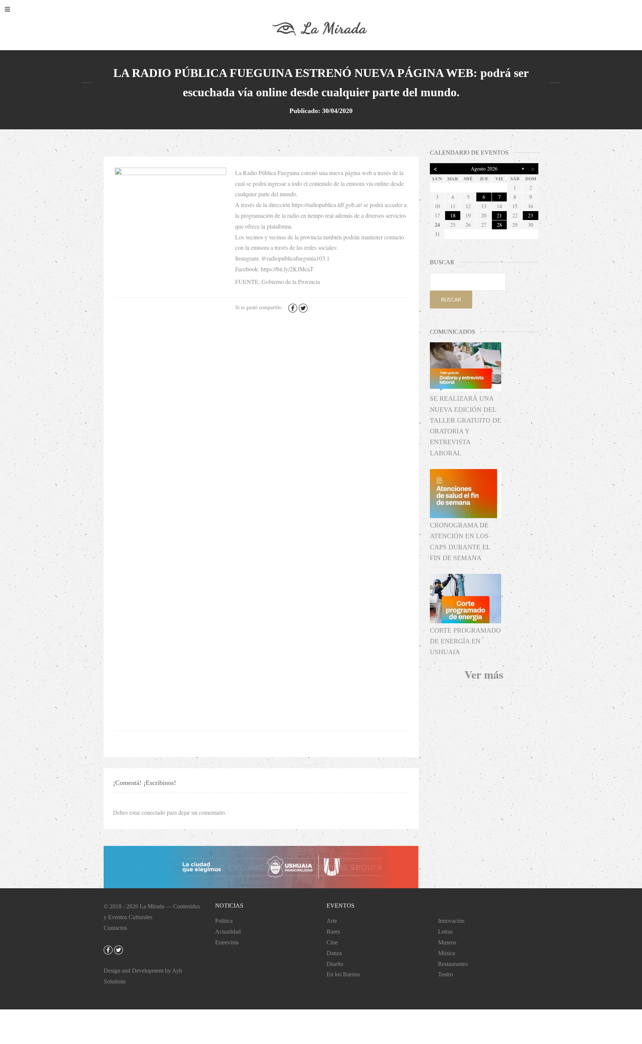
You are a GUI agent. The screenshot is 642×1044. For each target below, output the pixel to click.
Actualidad (228, 931)
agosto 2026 (484, 168)
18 (452, 215)
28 (499, 224)
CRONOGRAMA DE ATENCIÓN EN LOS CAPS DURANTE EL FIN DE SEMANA (460, 541)
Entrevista (227, 942)
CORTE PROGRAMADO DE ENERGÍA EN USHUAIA (465, 641)
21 (499, 215)
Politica (224, 921)
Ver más (483, 674)
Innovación (451, 921)
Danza (334, 953)
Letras (445, 931)
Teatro (445, 974)
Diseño (335, 964)
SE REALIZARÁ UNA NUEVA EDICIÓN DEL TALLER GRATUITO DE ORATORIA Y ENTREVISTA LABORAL (465, 425)
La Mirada (152, 906)
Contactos (115, 928)
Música (446, 953)
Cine (332, 942)
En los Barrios (343, 974)
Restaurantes (453, 964)
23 (530, 215)
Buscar (451, 299)
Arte (332, 921)
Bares (333, 931)
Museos (447, 942)
